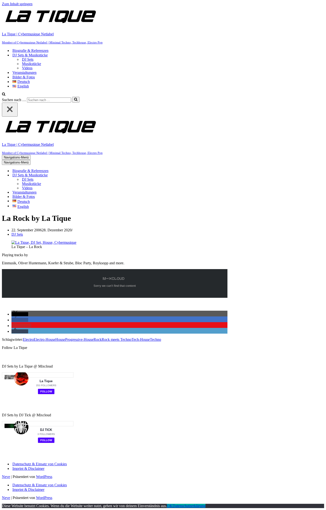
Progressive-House (79, 339)
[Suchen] (3, 94)
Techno (155, 339)
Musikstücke (31, 64)
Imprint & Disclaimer (28, 469)
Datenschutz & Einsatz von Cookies (39, 464)
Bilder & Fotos (23, 77)
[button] (19, 314)
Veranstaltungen (24, 73)
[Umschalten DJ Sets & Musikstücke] (85, 175)
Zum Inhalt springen (17, 4)
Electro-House (44, 339)
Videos (27, 68)
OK (170, 506)
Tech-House (140, 339)
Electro (28, 339)
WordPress (44, 477)
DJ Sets (27, 59)
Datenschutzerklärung (189, 506)
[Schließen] (10, 110)
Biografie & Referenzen (30, 51)
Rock (98, 339)
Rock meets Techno (116, 339)
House (60, 339)
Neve (6, 477)
